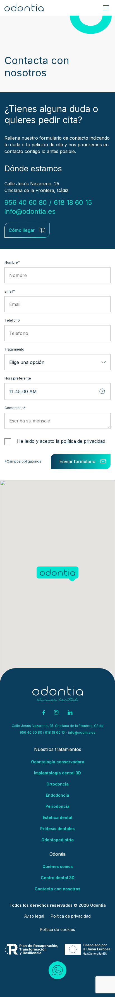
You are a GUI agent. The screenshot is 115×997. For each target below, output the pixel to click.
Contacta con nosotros (57, 888)
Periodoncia (57, 806)
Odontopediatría (57, 839)
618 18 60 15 (74, 202)
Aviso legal (34, 916)
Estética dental (57, 817)
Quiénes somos (57, 866)
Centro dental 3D (58, 877)
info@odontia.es (30, 211)
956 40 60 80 (25, 202)
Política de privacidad (71, 916)
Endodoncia (57, 795)
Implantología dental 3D (57, 772)
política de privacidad (83, 441)
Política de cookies (57, 929)
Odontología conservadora (57, 761)
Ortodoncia (57, 784)
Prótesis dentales (57, 828)
